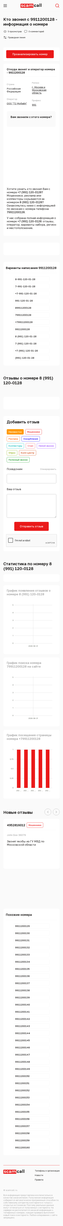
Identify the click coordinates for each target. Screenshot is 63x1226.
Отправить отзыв (31, 526)
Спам (30, 445)
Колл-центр (27, 452)
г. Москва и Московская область (39, 90)
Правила (39, 1179)
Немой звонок (46, 445)
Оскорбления (30, 438)
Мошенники (33, 431)
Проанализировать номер (30, 54)
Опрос (12, 452)
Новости (39, 1175)
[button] (48, 812)
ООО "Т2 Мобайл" (17, 103)
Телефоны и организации (47, 1171)
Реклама (13, 438)
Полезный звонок (18, 459)
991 (34, 104)
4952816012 (16, 825)
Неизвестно (15, 431)
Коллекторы (15, 445)
